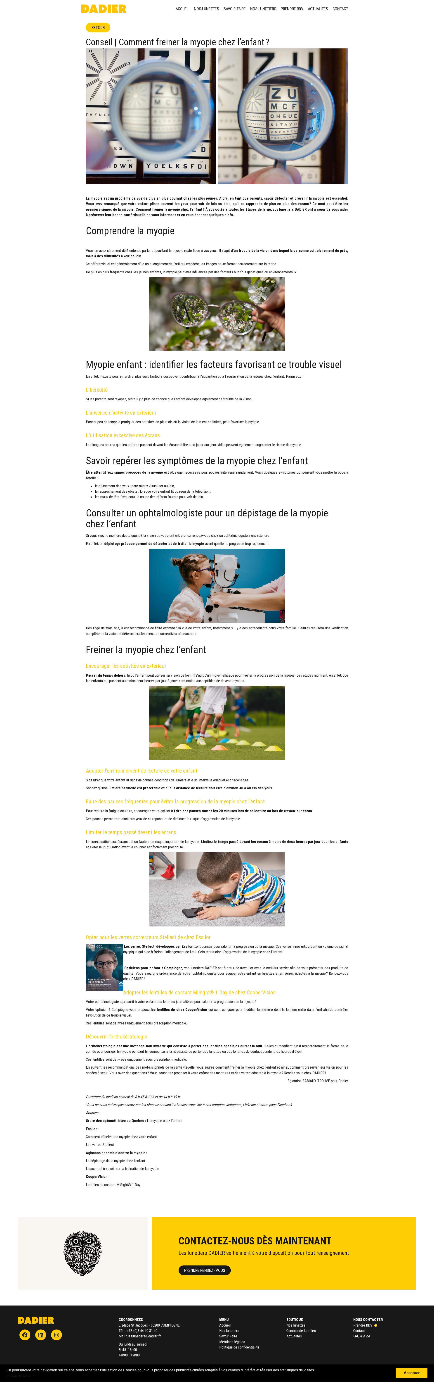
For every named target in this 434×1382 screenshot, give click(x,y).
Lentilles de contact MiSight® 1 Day (113, 1184)
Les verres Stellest (100, 1144)
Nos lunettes (206, 8)
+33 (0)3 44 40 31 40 (142, 1330)
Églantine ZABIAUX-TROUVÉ (309, 1081)
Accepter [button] (412, 1373)
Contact (340, 8)
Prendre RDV (292, 8)
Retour (98, 27)
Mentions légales (232, 1341)
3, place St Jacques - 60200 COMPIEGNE (149, 1325)
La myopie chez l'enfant (165, 1120)
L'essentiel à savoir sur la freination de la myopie (122, 1168)
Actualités (318, 8)
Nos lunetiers (263, 8)
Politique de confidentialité (239, 1347)
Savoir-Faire (235, 8)
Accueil (182, 8)
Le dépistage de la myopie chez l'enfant (116, 1160)
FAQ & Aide (361, 1336)
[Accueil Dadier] (36, 1320)
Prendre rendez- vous (204, 1270)
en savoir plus (18, 1375)
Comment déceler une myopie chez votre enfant (122, 1136)
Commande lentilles (301, 1330)
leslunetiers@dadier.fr (144, 1336)
